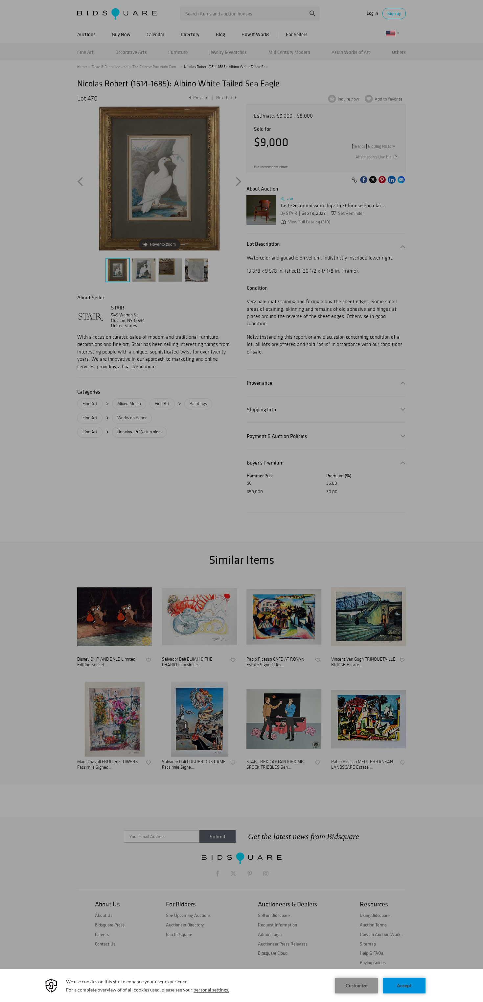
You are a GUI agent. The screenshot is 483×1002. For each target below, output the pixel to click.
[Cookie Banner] (241, 985)
